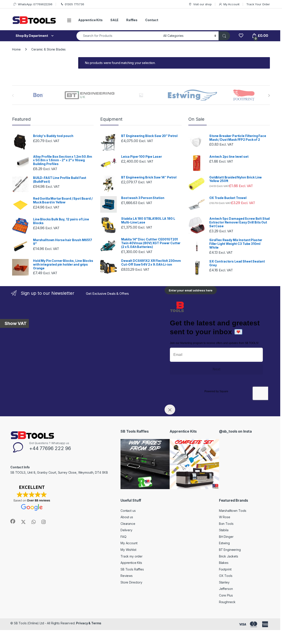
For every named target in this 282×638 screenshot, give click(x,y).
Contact (151, 20)
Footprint (225, 569)
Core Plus (226, 595)
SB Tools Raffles (132, 569)
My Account (231, 4)
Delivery (126, 530)
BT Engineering (230, 550)
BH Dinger (226, 537)
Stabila (223, 530)
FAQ (123, 537)
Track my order (132, 556)
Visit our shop (202, 4)
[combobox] (118, 35)
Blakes (223, 563)
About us (127, 517)
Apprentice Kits (90, 20)
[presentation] (269, 95)
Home (16, 49)
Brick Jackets (228, 556)
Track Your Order (258, 4)
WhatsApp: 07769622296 (35, 4)
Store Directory (131, 582)
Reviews (127, 576)
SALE (114, 20)
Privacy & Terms (88, 623)
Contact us (128, 510)
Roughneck (227, 602)
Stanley (224, 582)
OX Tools (225, 576)
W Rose (224, 517)
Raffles (131, 20)
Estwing (224, 543)
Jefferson (226, 589)
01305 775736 (74, 4)
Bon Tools (226, 523)
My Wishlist (128, 550)
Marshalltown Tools (232, 510)
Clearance (128, 523)
